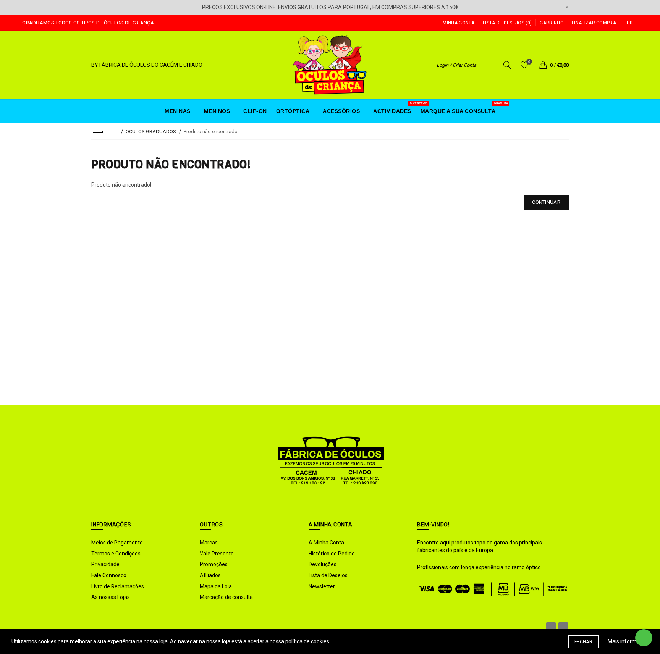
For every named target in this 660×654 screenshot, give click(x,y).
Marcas (209, 542)
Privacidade (105, 564)
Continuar (546, 202)
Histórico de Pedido (332, 554)
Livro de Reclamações (117, 586)
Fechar (583, 641)
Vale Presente (217, 554)
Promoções (214, 564)
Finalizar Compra (594, 23)
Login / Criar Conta (456, 65)
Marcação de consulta (226, 597)
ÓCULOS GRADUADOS (151, 131)
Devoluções (322, 564)
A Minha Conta (326, 542)
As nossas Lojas (110, 597)
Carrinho (551, 23)
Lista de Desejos (328, 575)
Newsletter (322, 586)
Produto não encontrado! (211, 131)
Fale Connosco (108, 575)
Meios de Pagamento (117, 542)
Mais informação (628, 641)
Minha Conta (458, 23)
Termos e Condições (116, 554)
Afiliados (210, 575)
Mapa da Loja (216, 586)
